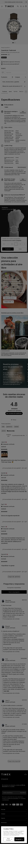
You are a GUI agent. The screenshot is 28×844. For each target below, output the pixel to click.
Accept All (19, 839)
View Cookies (8, 839)
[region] (14, 834)
